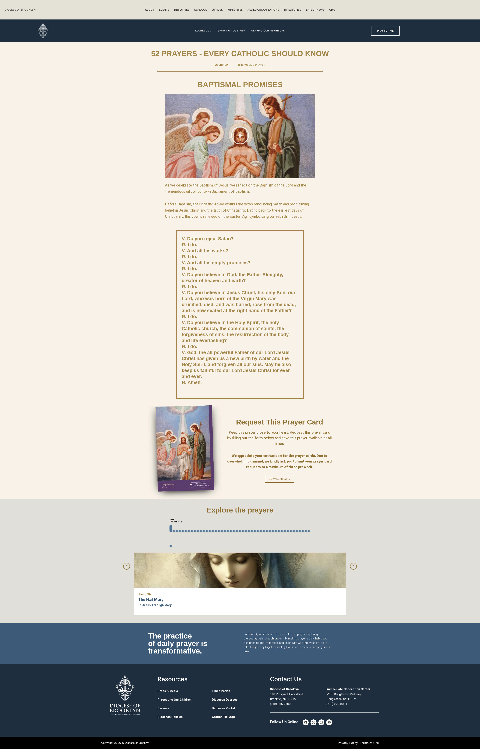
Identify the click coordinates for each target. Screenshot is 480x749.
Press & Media (168, 691)
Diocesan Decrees (225, 699)
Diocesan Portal (223, 708)
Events (164, 9)
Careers (163, 708)
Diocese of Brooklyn (20, 9)
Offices (217, 9)
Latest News (315, 9)
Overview (222, 64)
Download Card (279, 478)
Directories (292, 9)
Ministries (235, 9)
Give (332, 9)
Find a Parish (221, 691)
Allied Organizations (263, 9)
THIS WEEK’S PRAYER (251, 64)
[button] (240, 136)
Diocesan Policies (170, 717)
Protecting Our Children (174, 699)
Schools (200, 9)
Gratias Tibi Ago (223, 717)
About (149, 9)
